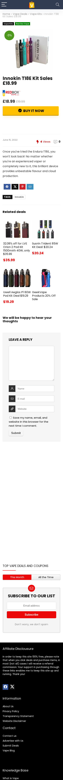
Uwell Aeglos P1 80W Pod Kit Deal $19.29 (17, 294)
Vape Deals (20, 14)
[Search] (57, 4)
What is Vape (11, 778)
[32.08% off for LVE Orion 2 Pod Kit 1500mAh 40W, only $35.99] (17, 223)
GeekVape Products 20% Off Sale (44, 295)
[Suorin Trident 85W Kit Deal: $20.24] (46, 223)
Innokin (19, 196)
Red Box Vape (22, 23)
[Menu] (4, 4)
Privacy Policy (11, 711)
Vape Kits (36, 14)
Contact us (9, 736)
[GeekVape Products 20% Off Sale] (46, 271)
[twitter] (12, 687)
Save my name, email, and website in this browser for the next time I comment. (28, 422)
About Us (8, 706)
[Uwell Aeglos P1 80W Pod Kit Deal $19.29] (17, 271)
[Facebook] (5, 687)
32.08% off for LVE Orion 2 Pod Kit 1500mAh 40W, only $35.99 (16, 249)
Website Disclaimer (14, 721)
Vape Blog (9, 750)
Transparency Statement (18, 716)
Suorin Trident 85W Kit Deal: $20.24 (45, 245)
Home (6, 14)
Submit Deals (11, 745)
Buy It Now (33, 110)
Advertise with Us (13, 740)
